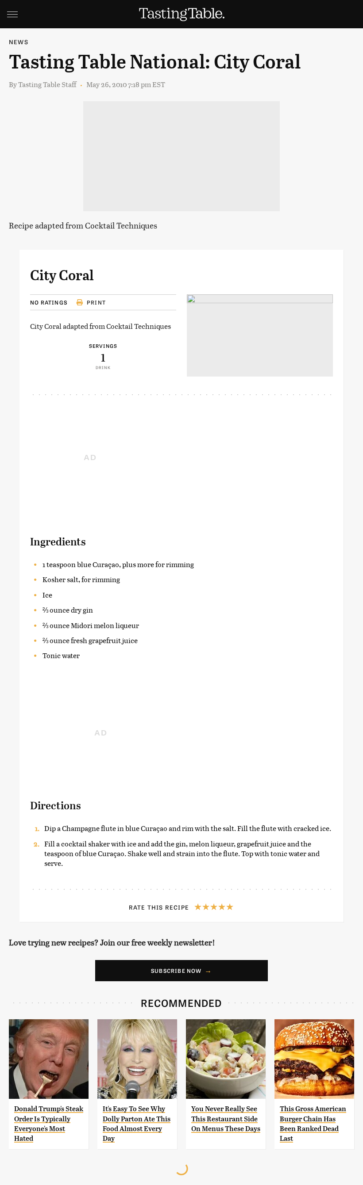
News (18, 42)
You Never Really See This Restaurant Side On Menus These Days (225, 1119)
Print (96, 302)
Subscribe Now (176, 971)
